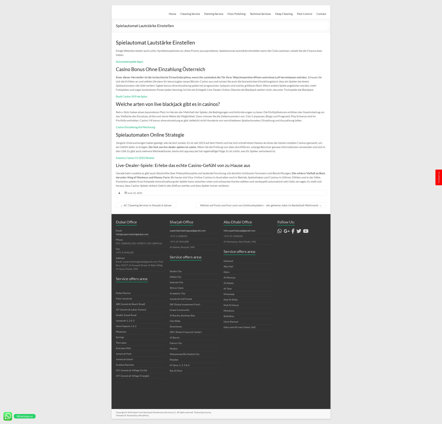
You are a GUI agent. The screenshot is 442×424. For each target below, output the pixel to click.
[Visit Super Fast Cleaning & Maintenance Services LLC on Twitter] (298, 231)
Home (172, 13)
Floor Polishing (237, 13)
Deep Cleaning (284, 13)
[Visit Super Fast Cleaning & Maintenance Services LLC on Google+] (287, 231)
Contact (321, 13)
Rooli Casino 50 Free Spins (131, 96)
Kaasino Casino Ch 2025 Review (135, 157)
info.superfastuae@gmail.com (239, 230)
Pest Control (304, 13)
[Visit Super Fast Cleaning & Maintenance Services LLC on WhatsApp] (279, 231)
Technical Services (260, 13)
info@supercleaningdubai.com (132, 234)
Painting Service (213, 13)
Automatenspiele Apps (129, 61)
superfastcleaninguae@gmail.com (188, 230)
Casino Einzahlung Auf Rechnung (135, 127)
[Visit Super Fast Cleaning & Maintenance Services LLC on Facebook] (293, 231)
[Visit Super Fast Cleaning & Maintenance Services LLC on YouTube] (306, 231)
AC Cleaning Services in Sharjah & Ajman (146, 205)
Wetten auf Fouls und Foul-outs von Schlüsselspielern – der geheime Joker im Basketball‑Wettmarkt (261, 205)
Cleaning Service (190, 13)
